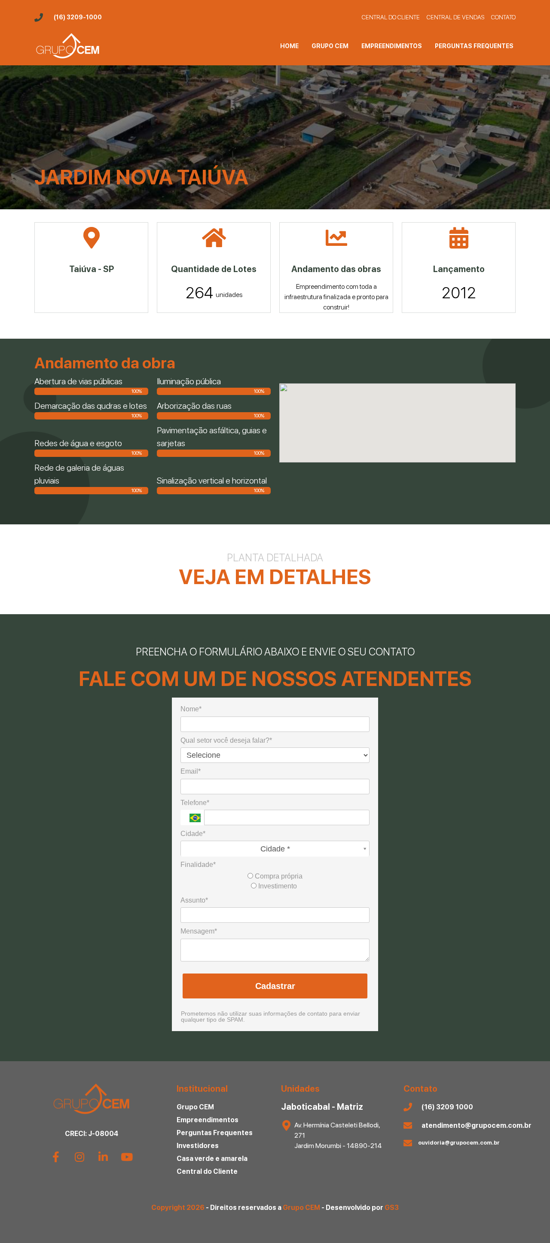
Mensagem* (198, 931)
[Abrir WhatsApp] (528, 1221)
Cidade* (192, 833)
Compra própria (277, 876)
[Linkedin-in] (103, 1157)
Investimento (277, 886)
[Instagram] (79, 1157)
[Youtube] (127, 1157)
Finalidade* (198, 864)
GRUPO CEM (330, 46)
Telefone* (194, 802)
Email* (190, 771)
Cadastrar (275, 986)
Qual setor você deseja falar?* (226, 740)
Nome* (191, 709)
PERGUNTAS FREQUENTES (474, 46)
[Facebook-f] (56, 1157)
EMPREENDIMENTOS (391, 46)
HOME (289, 46)
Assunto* (194, 900)
